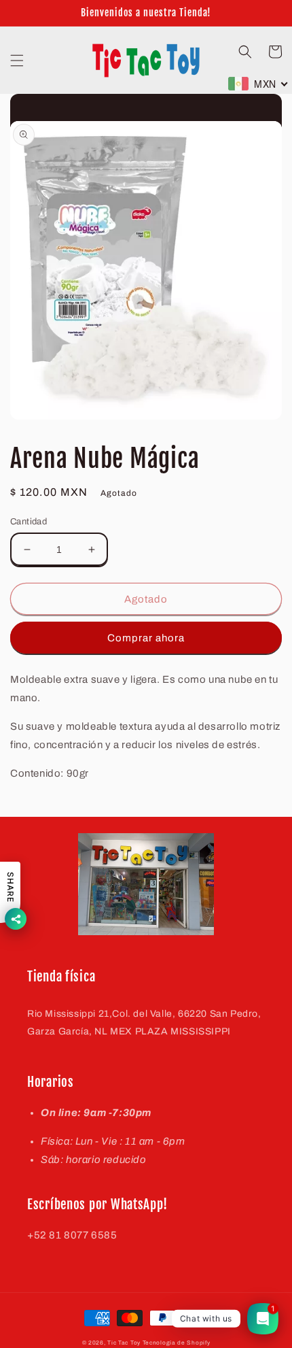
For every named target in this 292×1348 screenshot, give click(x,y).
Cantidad (28, 521)
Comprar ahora (146, 638)
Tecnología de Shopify (177, 1343)
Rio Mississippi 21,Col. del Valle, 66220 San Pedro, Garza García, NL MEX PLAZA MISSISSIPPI (144, 1022)
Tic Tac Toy (124, 1343)
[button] (17, 60)
